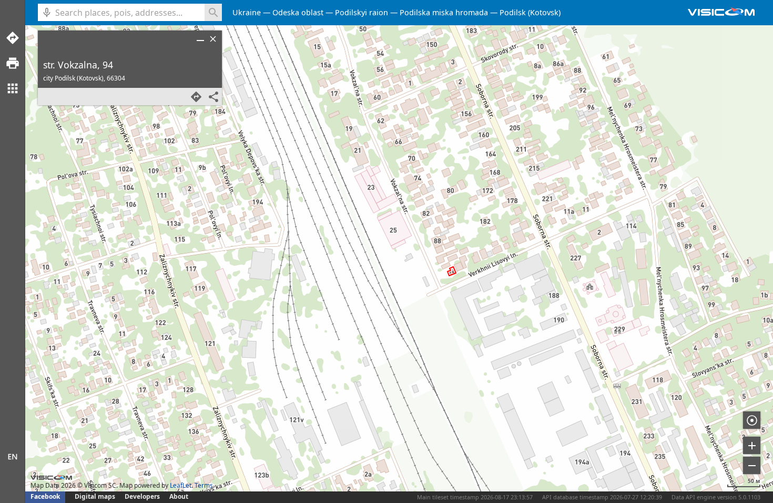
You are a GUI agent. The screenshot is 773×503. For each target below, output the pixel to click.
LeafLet (180, 485)
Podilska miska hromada (444, 12)
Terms (204, 485)
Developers (142, 496)
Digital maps (96, 496)
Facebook (45, 496)
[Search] (213, 12)
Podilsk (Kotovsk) (530, 12)
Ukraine (246, 12)
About (178, 496)
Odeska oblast (297, 12)
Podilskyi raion (361, 12)
